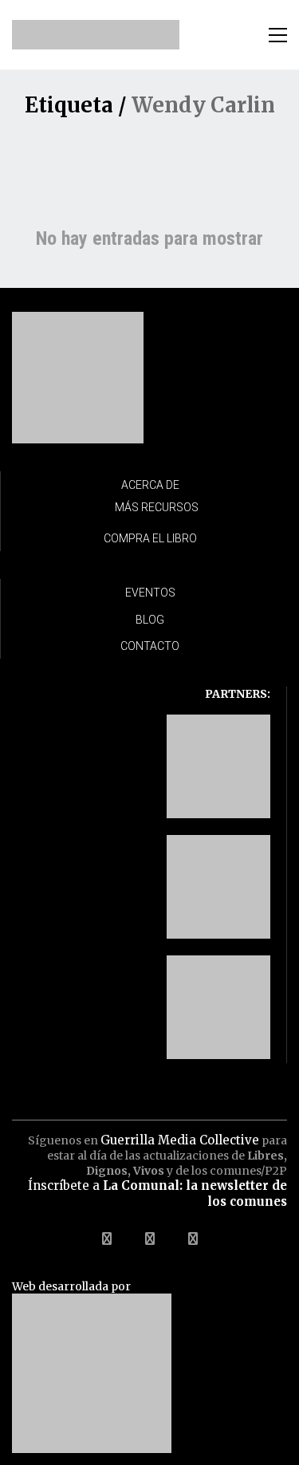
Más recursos (157, 507)
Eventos (150, 592)
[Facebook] (107, 1238)
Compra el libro (150, 538)
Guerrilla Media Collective (179, 1140)
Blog (150, 619)
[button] (278, 35)
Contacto (149, 646)
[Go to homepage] (95, 34)
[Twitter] (150, 1238)
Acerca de (150, 484)
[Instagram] (193, 1238)
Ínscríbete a (157, 1193)
